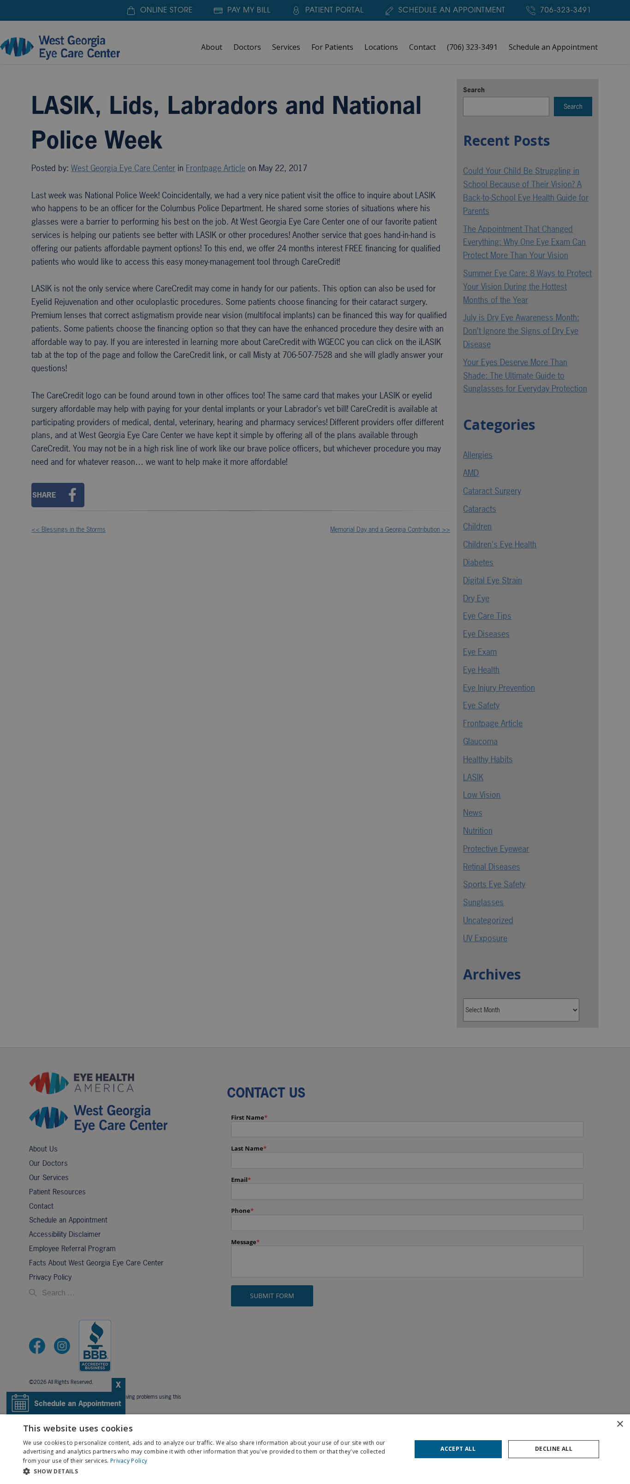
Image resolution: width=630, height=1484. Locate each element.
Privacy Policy (128, 1461)
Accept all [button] (457, 1449)
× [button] (619, 1424)
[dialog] (315, 1449)
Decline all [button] (553, 1449)
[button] (211, 1471)
